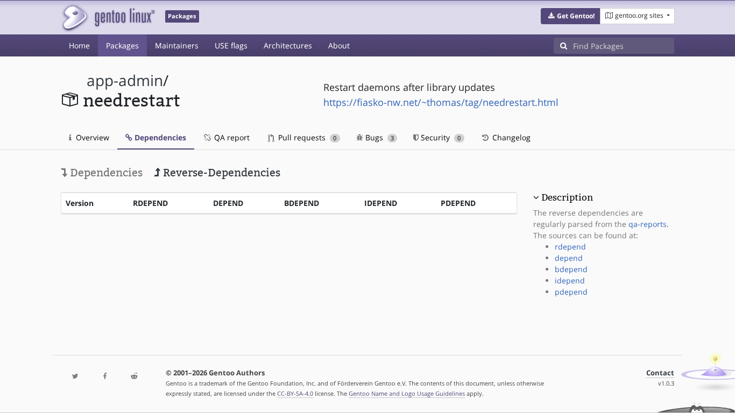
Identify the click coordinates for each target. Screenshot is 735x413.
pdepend (571, 292)
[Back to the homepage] (108, 17)
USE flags (231, 45)
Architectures (288, 45)
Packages (122, 45)
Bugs (378, 137)
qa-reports (647, 224)
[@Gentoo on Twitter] (75, 376)
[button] (570, 16)
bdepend (571, 269)
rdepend (570, 246)
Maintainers (177, 45)
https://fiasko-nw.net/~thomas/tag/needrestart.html (441, 102)
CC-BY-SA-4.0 (295, 393)
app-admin (125, 80)
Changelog (510, 137)
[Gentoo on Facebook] (104, 376)
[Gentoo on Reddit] (134, 376)
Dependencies (159, 137)
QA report (231, 137)
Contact (660, 373)
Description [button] (567, 197)
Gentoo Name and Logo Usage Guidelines (407, 393)
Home (79, 45)
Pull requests (306, 137)
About (339, 45)
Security (440, 137)
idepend (570, 280)
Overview (91, 137)
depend (569, 258)
